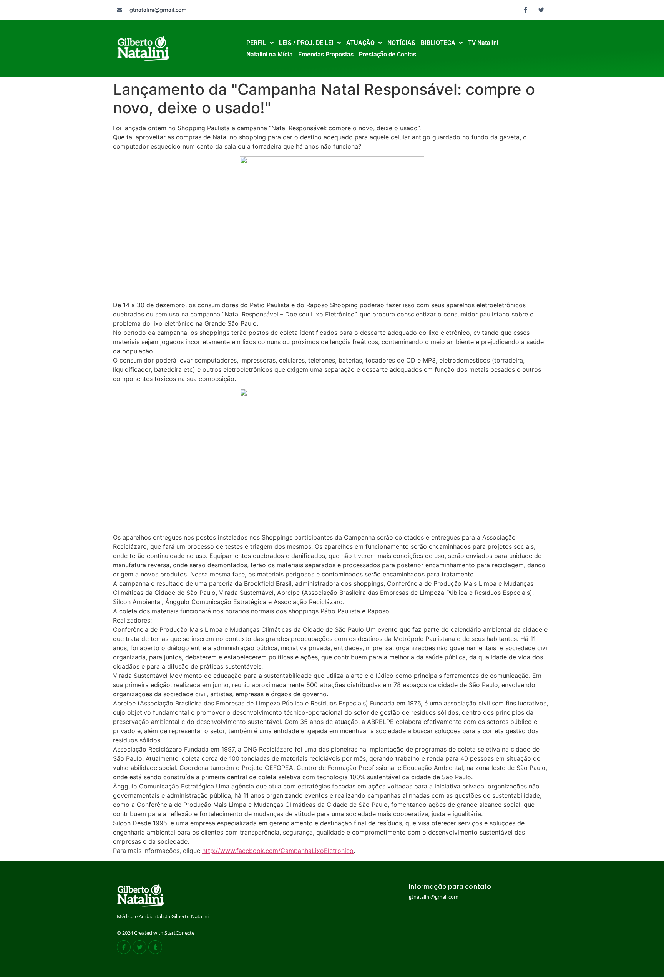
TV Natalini (483, 42)
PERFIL (256, 42)
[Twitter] (541, 9)
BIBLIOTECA (438, 42)
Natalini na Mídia (269, 54)
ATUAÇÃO (360, 42)
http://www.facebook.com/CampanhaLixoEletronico (278, 850)
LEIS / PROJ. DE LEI (306, 42)
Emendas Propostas (326, 54)
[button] (260, 43)
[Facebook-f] (525, 9)
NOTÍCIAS (401, 42)
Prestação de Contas (387, 54)
